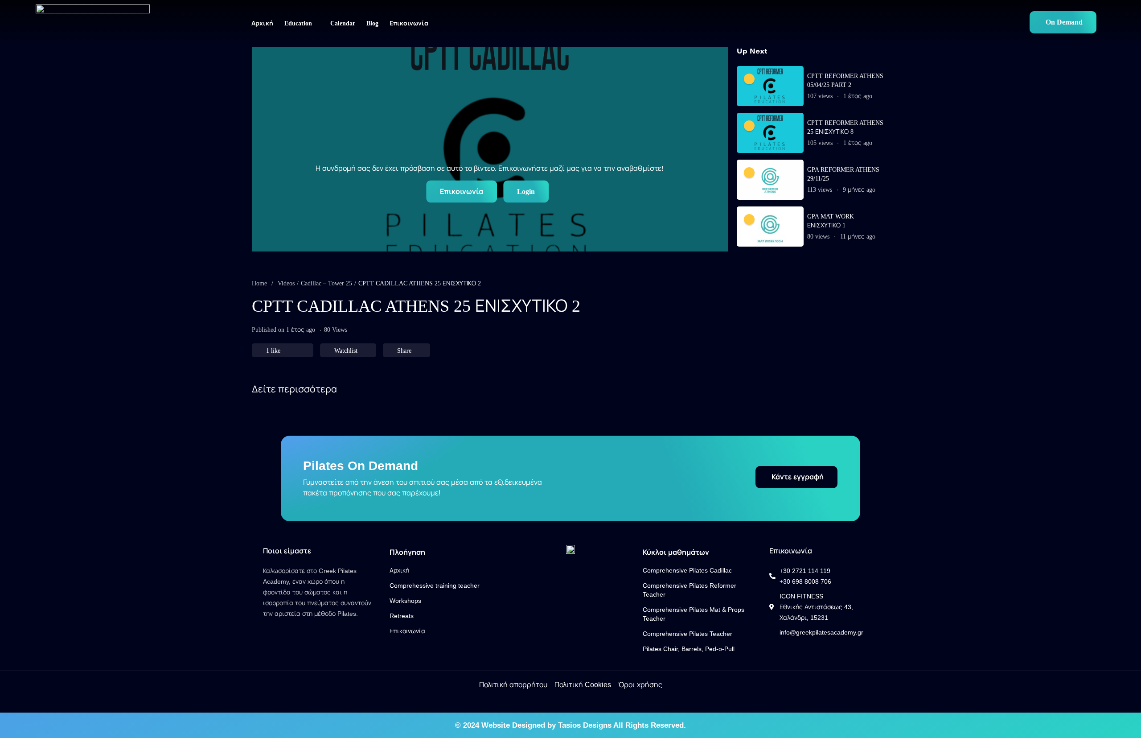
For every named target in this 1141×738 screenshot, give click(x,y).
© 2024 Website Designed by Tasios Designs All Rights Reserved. (570, 725)
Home (259, 283)
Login (526, 191)
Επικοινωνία (461, 191)
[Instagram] (280, 627)
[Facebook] (266, 627)
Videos (286, 283)
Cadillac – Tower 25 (326, 283)
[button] (1063, 22)
